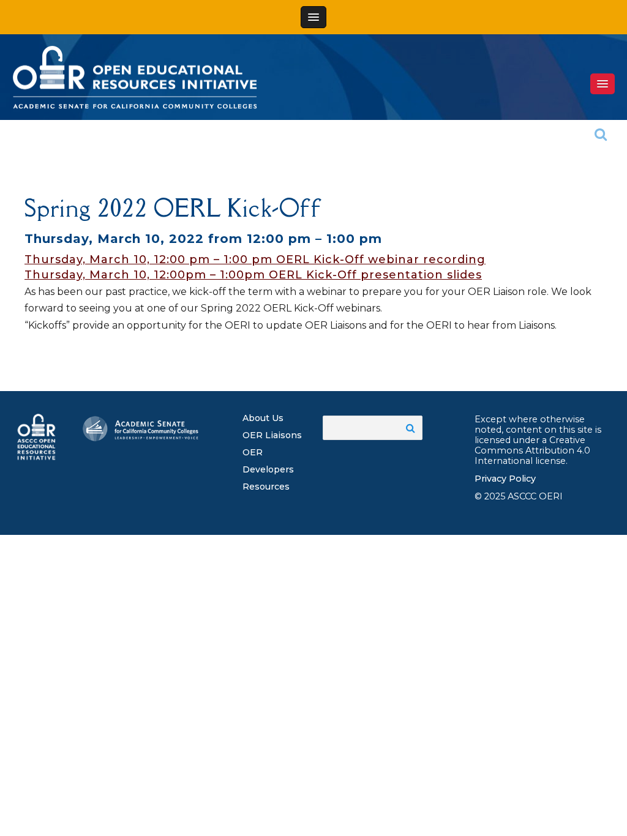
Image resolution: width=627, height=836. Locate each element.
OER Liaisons (272, 435)
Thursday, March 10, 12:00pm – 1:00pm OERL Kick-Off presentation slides (253, 275)
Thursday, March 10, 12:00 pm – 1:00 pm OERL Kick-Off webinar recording (255, 259)
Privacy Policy (505, 478)
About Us (262, 418)
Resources (266, 486)
